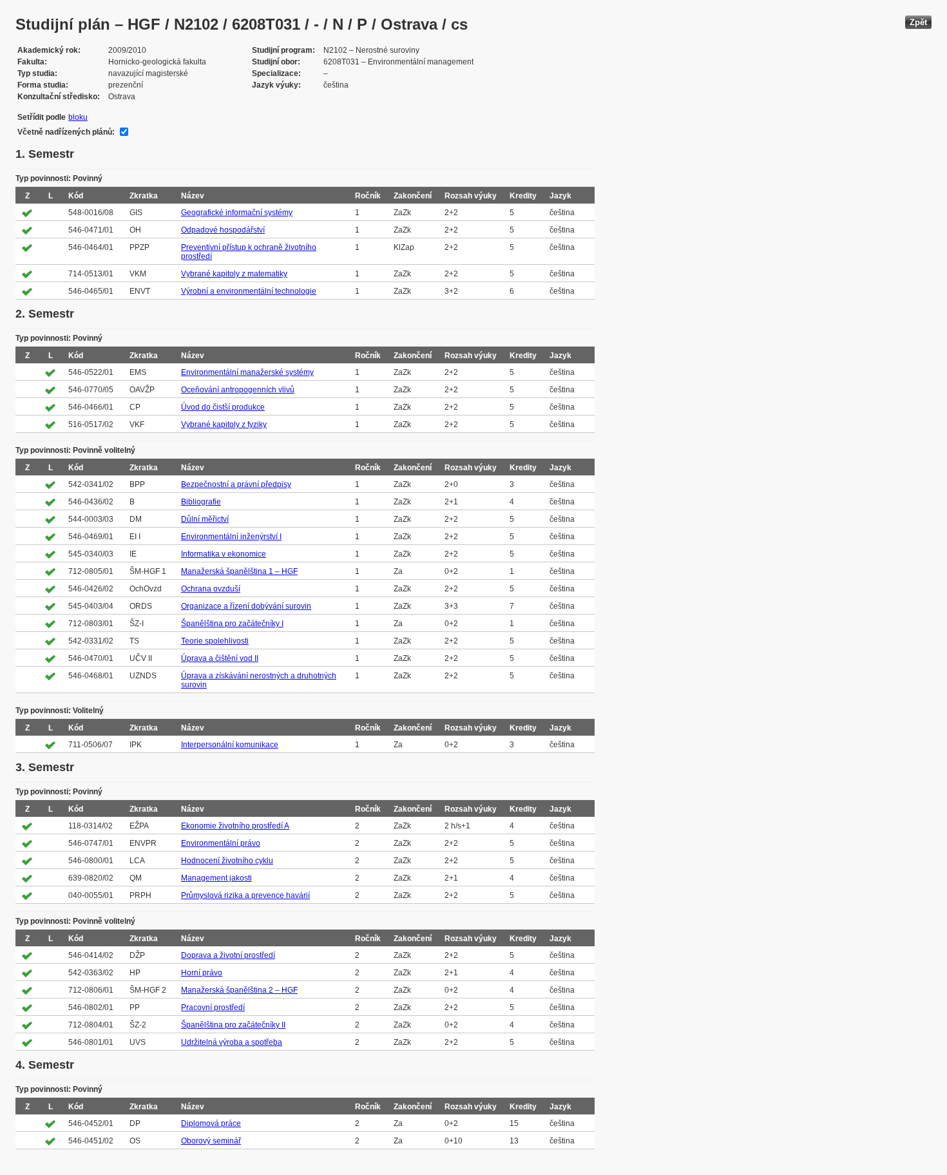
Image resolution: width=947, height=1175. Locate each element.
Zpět (918, 22)
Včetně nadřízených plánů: (66, 132)
